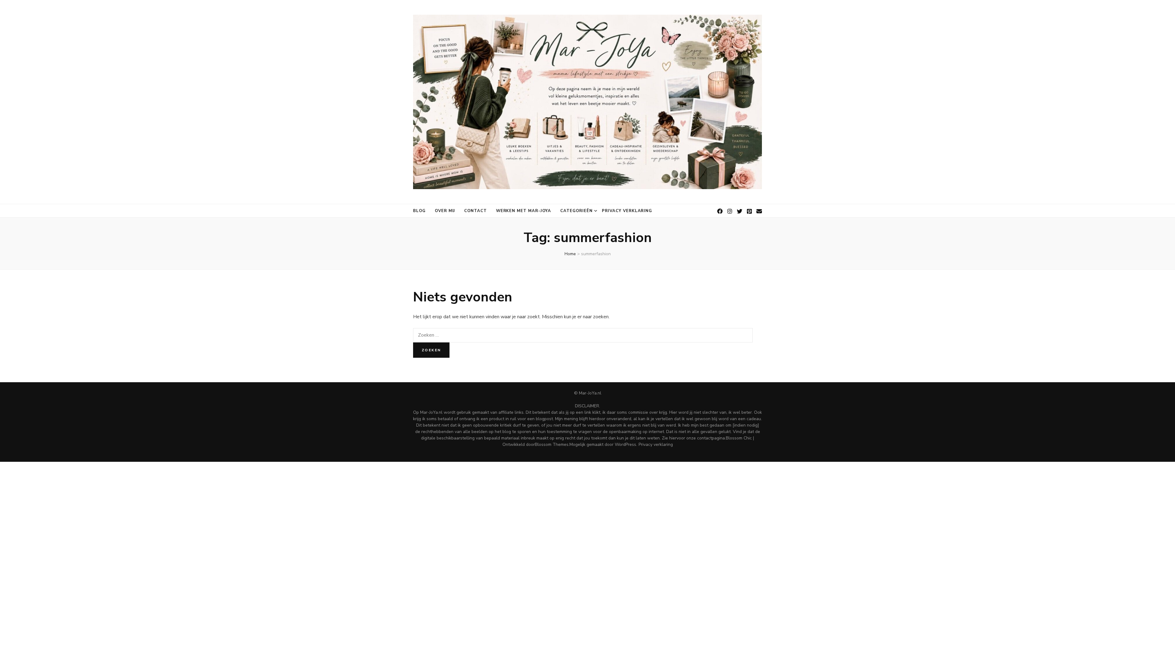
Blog (419, 211)
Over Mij (445, 211)
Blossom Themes (552, 444)
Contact (475, 211)
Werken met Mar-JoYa (523, 211)
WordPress (625, 444)
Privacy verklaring (627, 211)
